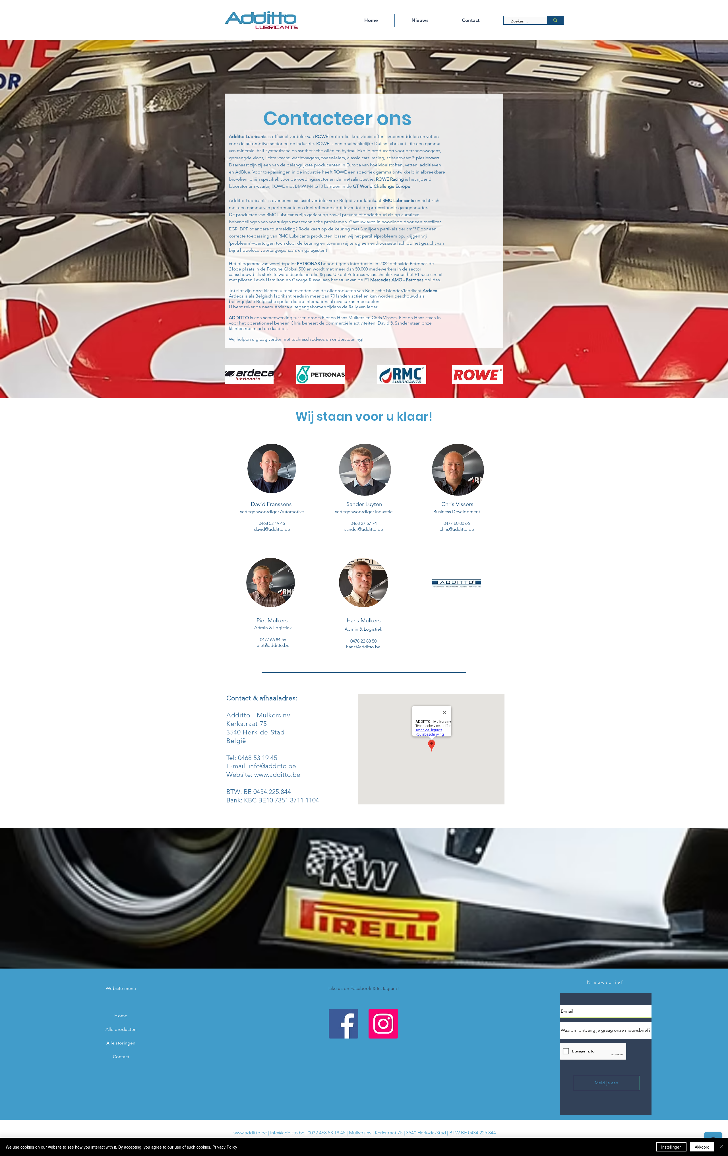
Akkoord (702, 1147)
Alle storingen (120, 1043)
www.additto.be (277, 775)
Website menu (121, 988)
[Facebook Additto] (343, 1024)
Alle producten (121, 1029)
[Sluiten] (721, 1146)
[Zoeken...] (555, 20)
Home (120, 1015)
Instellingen (671, 1147)
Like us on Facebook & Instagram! (363, 988)
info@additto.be (272, 766)
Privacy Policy (224, 1147)
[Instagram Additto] (383, 1024)
